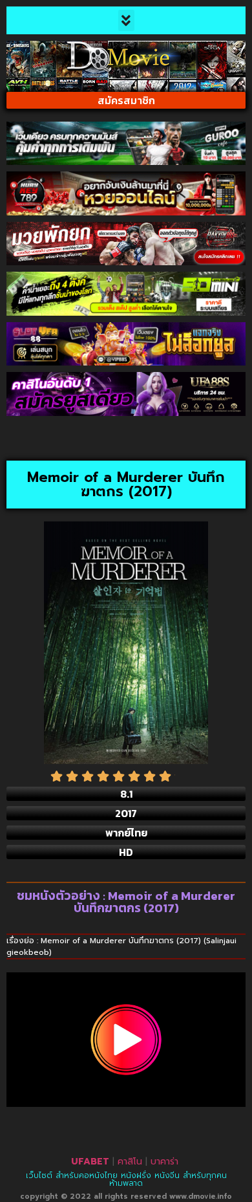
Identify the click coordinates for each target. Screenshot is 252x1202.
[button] (126, 20)
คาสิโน (130, 1161)
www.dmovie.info (200, 1196)
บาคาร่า (164, 1161)
